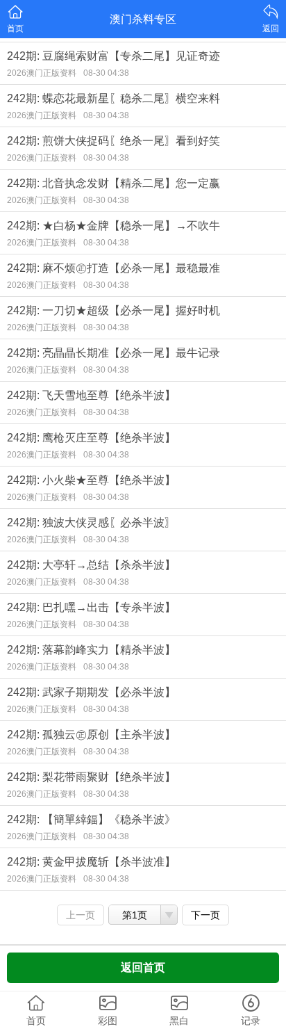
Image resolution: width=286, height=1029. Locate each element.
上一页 (80, 915)
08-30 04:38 (106, 73)
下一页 (205, 915)
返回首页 (143, 967)
